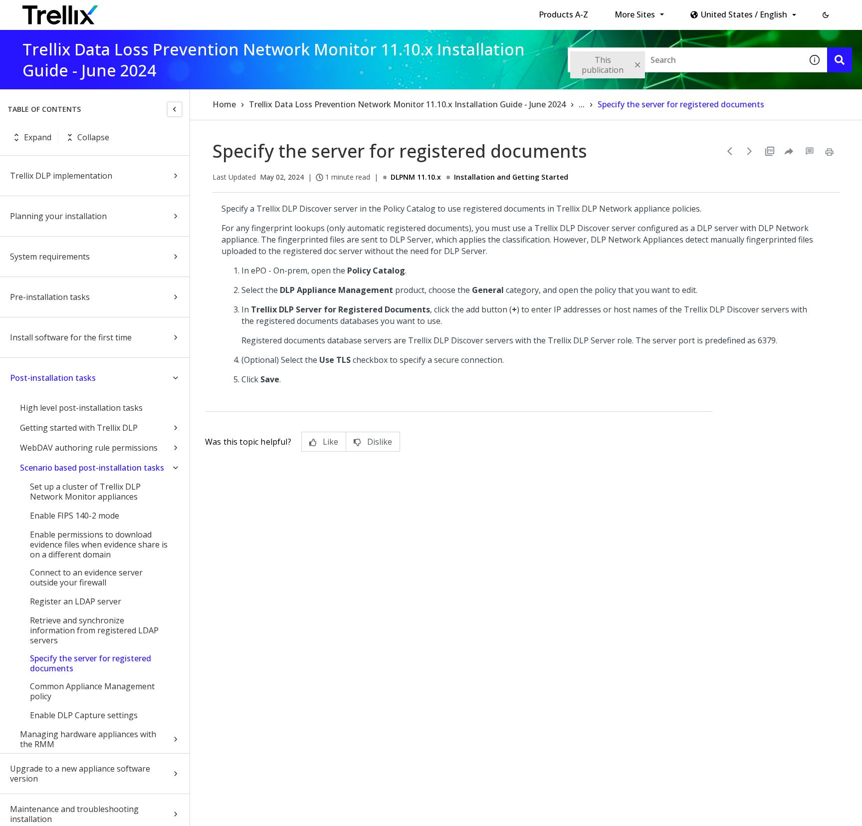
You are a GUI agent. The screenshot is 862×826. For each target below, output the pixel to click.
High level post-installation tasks (81, 407)
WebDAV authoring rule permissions (89, 447)
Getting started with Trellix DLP (79, 427)
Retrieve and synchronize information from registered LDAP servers (94, 630)
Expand (37, 137)
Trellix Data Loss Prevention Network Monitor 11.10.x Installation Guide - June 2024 (407, 104)
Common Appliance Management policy (92, 691)
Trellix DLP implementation (61, 175)
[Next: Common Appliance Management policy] (750, 151)
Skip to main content (165, 11)
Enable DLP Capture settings (84, 715)
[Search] (839, 59)
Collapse (93, 137)
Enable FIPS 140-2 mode (74, 515)
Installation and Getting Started (511, 177)
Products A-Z (563, 14)
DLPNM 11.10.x (416, 177)
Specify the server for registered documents (90, 663)
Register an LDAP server (75, 601)
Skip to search (241, 11)
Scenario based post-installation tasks (92, 467)
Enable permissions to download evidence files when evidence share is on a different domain (99, 544)
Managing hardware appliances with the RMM (88, 739)
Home (224, 104)
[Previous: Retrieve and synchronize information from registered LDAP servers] (730, 151)
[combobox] (685, 59)
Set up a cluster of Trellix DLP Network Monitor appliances (85, 492)
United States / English (744, 14)
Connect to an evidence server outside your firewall (86, 577)
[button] (826, 15)
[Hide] (174, 109)
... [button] (582, 104)
